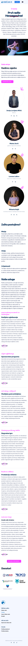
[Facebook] (11, 116)
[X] (17, 116)
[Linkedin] (14, 116)
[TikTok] (17, 643)
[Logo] (14, 602)
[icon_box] (4, 346)
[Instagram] (13, 149)
